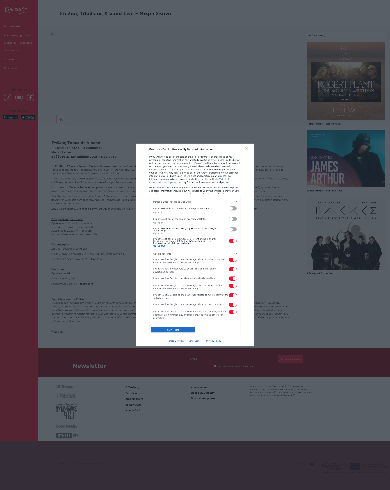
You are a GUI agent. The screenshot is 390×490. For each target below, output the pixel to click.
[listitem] (195, 201)
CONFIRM (173, 330)
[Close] (248, 149)
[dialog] (195, 245)
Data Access (195, 341)
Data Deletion (176, 341)
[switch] (233, 208)
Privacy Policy (213, 341)
